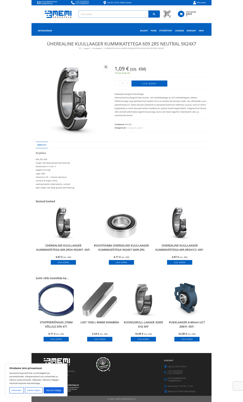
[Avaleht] (80, 48)
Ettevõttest (165, 30)
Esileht (144, 30)
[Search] (154, 14)
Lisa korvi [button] (63, 262)
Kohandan (16, 390)
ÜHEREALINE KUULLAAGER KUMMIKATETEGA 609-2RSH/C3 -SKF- (179, 248)
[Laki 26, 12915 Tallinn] (165, 366)
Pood (154, 30)
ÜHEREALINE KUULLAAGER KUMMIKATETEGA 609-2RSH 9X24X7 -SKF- (63, 248)
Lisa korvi (149, 83)
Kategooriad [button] (45, 30)
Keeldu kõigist (33, 390)
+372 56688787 (82, 3)
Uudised (179, 30)
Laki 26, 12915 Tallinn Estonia (119, 2)
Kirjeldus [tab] (41, 145)
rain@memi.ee (47, 3)
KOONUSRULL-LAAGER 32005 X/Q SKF (143, 324)
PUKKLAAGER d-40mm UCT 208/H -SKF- (187, 324)
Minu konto (201, 2)
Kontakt (191, 30)
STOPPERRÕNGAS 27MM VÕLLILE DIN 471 (56, 324)
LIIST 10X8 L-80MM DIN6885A (99, 322)
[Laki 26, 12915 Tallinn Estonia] (104, 2)
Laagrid (140, 127)
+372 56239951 (82, 1)
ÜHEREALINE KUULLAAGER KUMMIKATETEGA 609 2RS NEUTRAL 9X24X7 (134, 48)
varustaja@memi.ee (49, 1)
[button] (106, 67)
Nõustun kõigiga (53, 390)
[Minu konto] (194, 2)
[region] (37, 379)
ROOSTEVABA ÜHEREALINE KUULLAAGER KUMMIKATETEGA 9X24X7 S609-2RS (121, 248)
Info (201, 30)
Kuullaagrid (131, 127)
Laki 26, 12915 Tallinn (177, 366)
